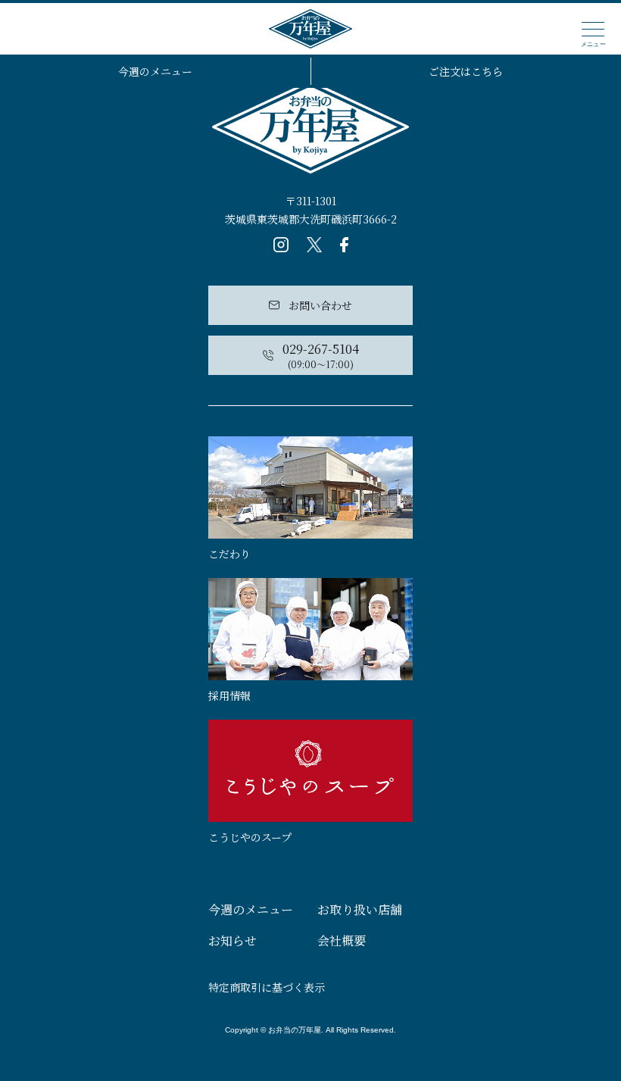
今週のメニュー (155, 71)
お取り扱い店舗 (359, 909)
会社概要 (341, 940)
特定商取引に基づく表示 (266, 987)
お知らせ (232, 940)
